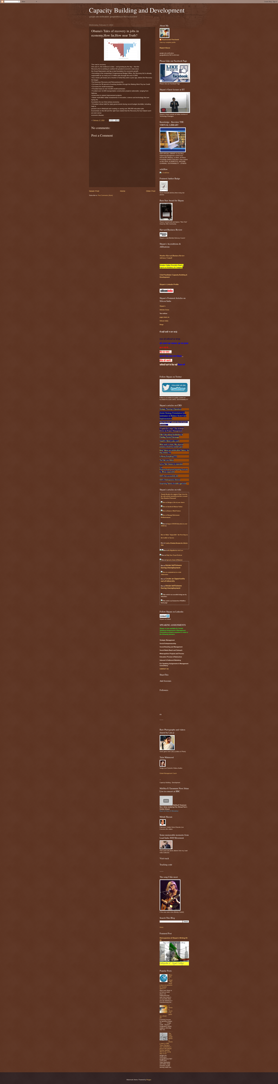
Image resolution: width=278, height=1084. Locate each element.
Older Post (150, 191)
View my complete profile (167, 42)
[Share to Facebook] (116, 120)
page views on (164, 317)
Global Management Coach (168, 773)
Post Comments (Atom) (105, 195)
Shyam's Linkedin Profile (169, 284)
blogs (161, 324)
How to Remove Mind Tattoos (172, 511)
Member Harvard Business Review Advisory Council (172, 256)
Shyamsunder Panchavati (170, 39)
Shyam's (162, 306)
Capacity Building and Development (137, 10)
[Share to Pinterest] (118, 120)
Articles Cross (164, 310)
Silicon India (164, 321)
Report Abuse (165, 48)
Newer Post (94, 191)
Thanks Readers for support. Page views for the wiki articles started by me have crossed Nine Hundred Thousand (174, 496)
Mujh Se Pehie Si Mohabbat (169, 811)
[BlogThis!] (112, 120)
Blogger (148, 1080)
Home (122, 191)
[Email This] (110, 120)
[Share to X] (114, 120)
